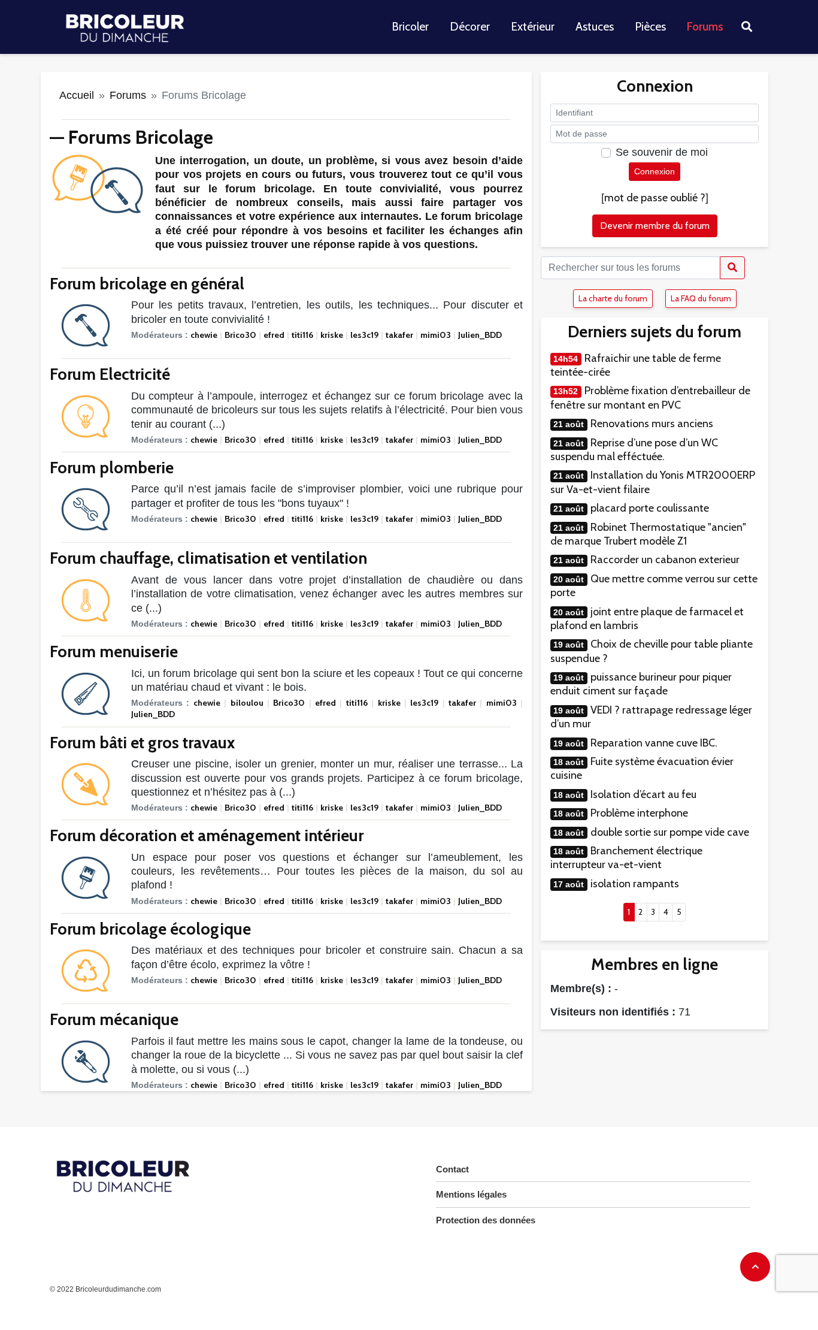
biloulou (247, 702)
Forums (705, 27)
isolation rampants (634, 883)
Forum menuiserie (114, 651)
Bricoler (410, 27)
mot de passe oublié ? (654, 197)
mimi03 (435, 335)
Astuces (594, 27)
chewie (203, 335)
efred (273, 335)
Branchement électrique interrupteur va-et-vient (626, 857)
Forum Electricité (110, 374)
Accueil (76, 95)
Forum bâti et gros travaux (142, 742)
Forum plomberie (112, 467)
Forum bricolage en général (147, 284)
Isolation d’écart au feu (643, 794)
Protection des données (485, 1220)
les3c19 (364, 335)
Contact (452, 1169)
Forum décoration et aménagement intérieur (206, 835)
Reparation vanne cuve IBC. (653, 742)
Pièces (650, 27)
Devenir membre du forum (655, 225)
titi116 (302, 335)
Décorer (470, 27)
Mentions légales (471, 1194)
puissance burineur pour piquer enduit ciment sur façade (641, 683)
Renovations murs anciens (651, 423)
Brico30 (240, 335)
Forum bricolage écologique (150, 929)
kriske (331, 335)
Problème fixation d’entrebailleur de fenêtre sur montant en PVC (650, 397)
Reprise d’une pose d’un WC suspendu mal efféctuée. (634, 449)
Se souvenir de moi (662, 152)
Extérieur (533, 27)
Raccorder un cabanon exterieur (665, 559)
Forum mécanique (114, 1019)
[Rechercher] (732, 267)
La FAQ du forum (701, 298)
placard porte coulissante (649, 508)
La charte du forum (612, 298)
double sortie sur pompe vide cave (669, 832)
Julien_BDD (480, 335)
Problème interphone (639, 813)
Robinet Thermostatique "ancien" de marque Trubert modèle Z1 (648, 534)
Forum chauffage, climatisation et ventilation (208, 558)
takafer (399, 335)
